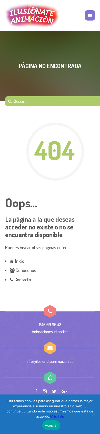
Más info (57, 416)
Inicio (19, 261)
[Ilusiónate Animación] (32, 15)
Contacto (22, 279)
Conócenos (25, 270)
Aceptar (51, 425)
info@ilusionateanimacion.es (50, 361)
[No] (93, 414)
